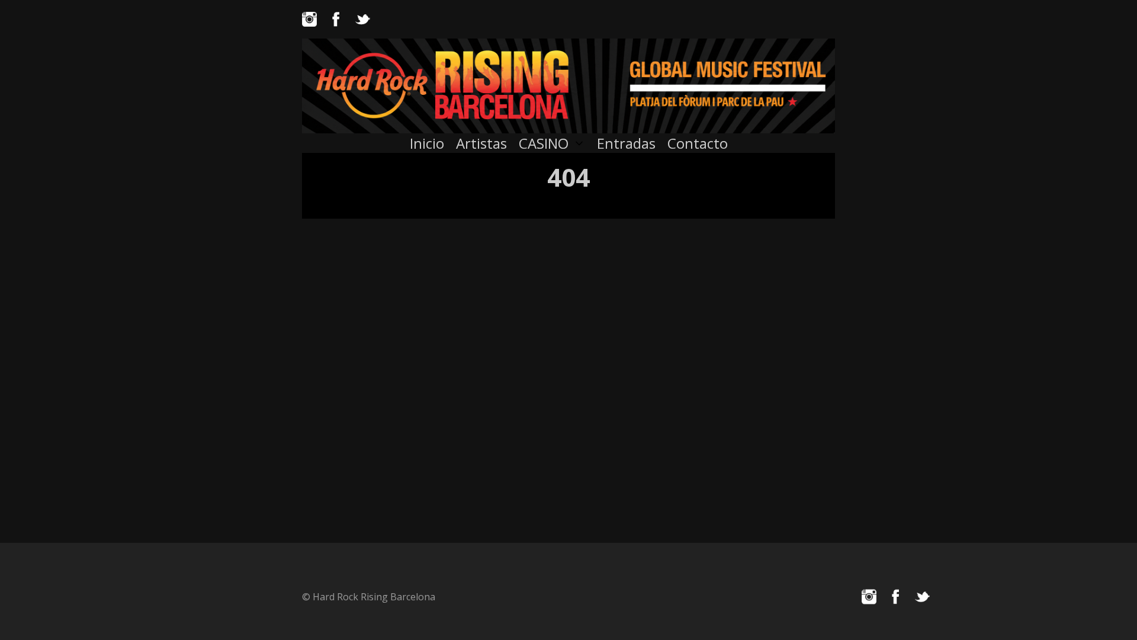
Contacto (697, 143)
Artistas (481, 143)
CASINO (543, 143)
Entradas (626, 143)
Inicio (427, 143)
